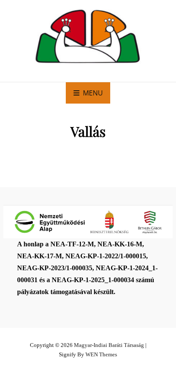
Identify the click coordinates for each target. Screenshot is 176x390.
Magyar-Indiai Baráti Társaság (109, 345)
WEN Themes (101, 354)
